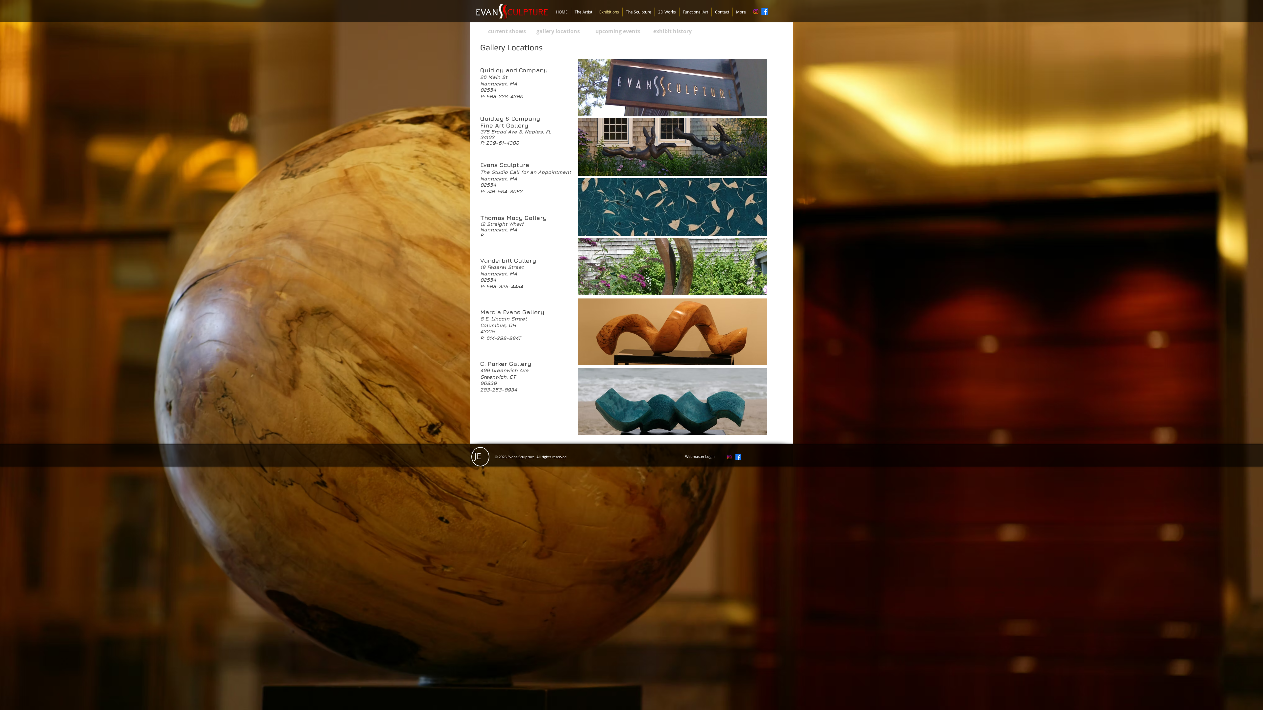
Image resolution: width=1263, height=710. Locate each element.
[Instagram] (756, 11)
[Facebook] (764, 11)
